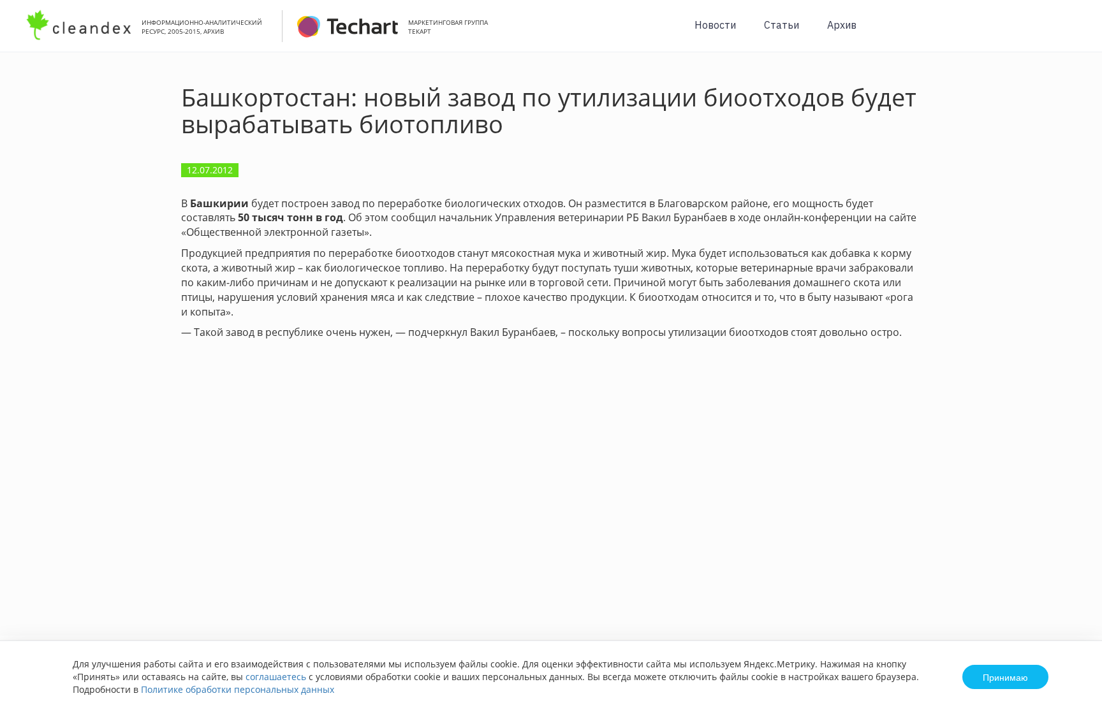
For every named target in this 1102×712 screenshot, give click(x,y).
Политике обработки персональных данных (237, 689)
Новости (715, 24)
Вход (1072, 33)
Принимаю (1005, 677)
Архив (841, 24)
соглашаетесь (276, 677)
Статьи (781, 24)
